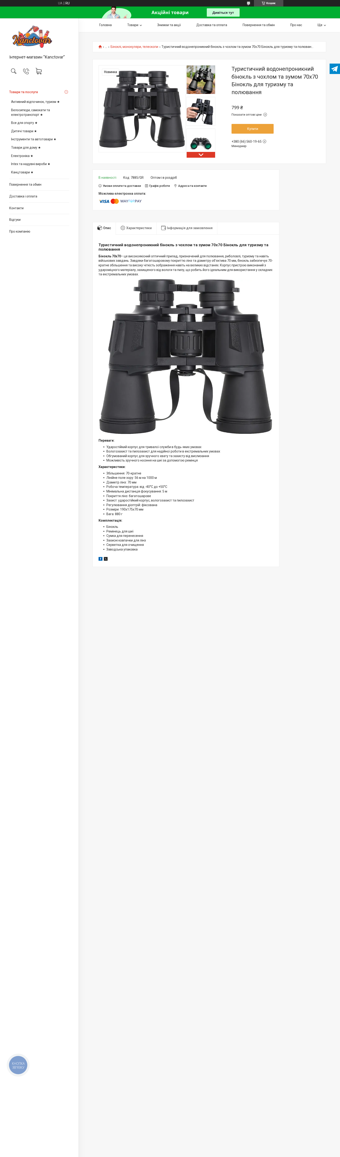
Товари (132, 25)
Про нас (296, 25)
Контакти (16, 208)
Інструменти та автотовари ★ (33, 139)
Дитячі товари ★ (24, 131)
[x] (106, 559)
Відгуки (15, 220)
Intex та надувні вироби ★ (30, 164)
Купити (252, 129)
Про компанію (19, 231)
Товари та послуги (23, 92)
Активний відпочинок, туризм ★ (35, 102)
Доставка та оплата (211, 25)
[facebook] (100, 559)
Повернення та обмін (25, 184)
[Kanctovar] (39, 36)
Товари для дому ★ (26, 147)
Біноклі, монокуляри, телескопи (134, 47)
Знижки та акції (169, 25)
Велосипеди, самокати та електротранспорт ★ (30, 112)
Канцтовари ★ (22, 172)
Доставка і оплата (23, 196)
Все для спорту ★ (24, 123)
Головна (105, 25)
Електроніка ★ (22, 156)
